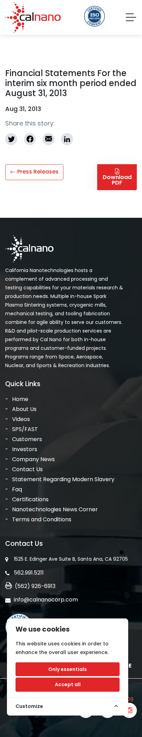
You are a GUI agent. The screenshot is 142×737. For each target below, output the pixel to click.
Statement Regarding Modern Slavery (63, 479)
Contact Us (27, 469)
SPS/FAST (25, 429)
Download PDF (117, 180)
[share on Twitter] (11, 139)
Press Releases (38, 172)
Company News (33, 459)
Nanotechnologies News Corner (55, 509)
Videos (21, 419)
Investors (24, 449)
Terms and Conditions (41, 519)
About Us (24, 409)
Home (20, 399)
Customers (27, 439)
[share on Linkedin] (67, 139)
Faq (17, 489)
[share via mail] (48, 139)
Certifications (30, 499)
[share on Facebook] (30, 139)
